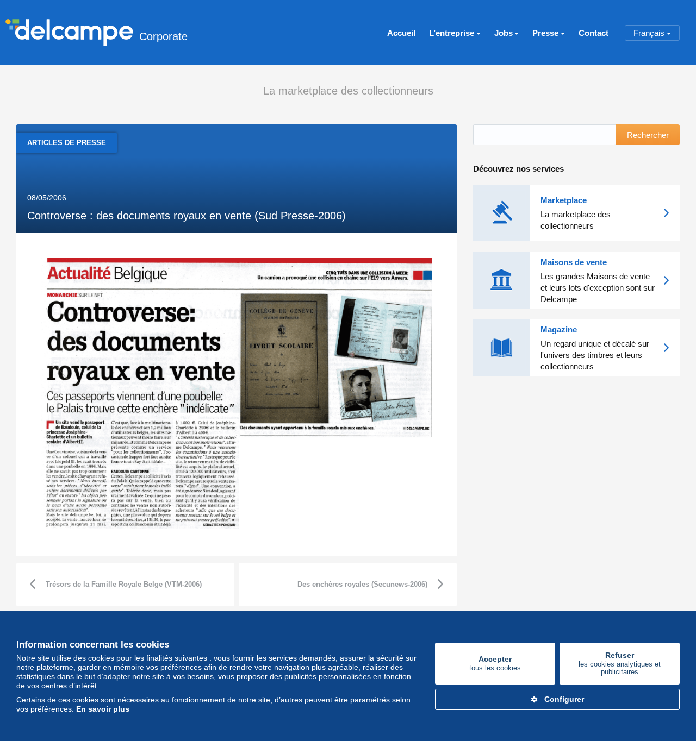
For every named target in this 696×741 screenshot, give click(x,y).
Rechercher (648, 135)
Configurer (564, 699)
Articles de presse (66, 143)
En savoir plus (102, 709)
